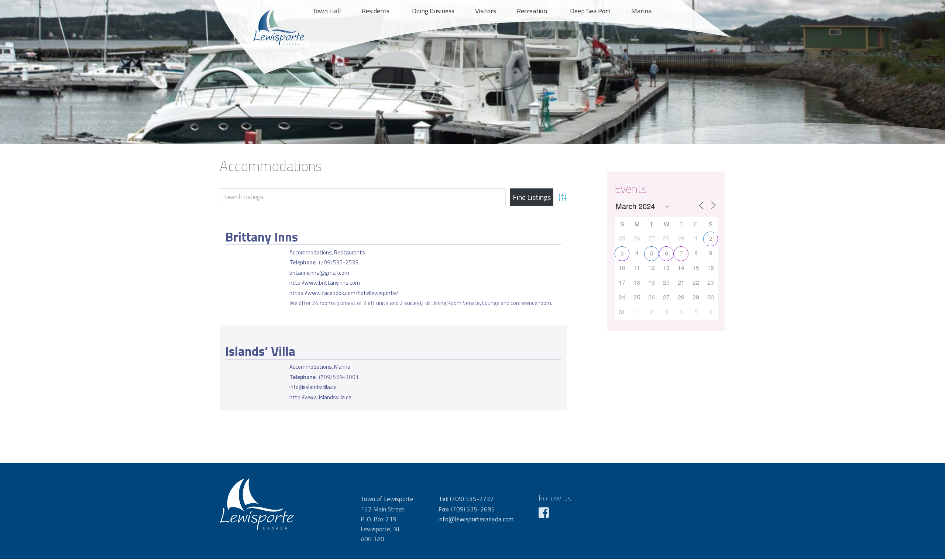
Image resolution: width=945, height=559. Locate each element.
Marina (641, 11)
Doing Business (433, 11)
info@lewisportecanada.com (476, 519)
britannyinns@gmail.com (319, 272)
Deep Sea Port (590, 11)
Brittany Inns (261, 237)
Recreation (532, 11)
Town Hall (326, 11)
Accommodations (310, 252)
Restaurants (349, 252)
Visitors (485, 11)
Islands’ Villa (260, 351)
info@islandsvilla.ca (313, 387)
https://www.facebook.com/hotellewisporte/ (343, 293)
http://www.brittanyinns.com (324, 282)
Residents (375, 11)
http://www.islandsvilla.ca (320, 397)
